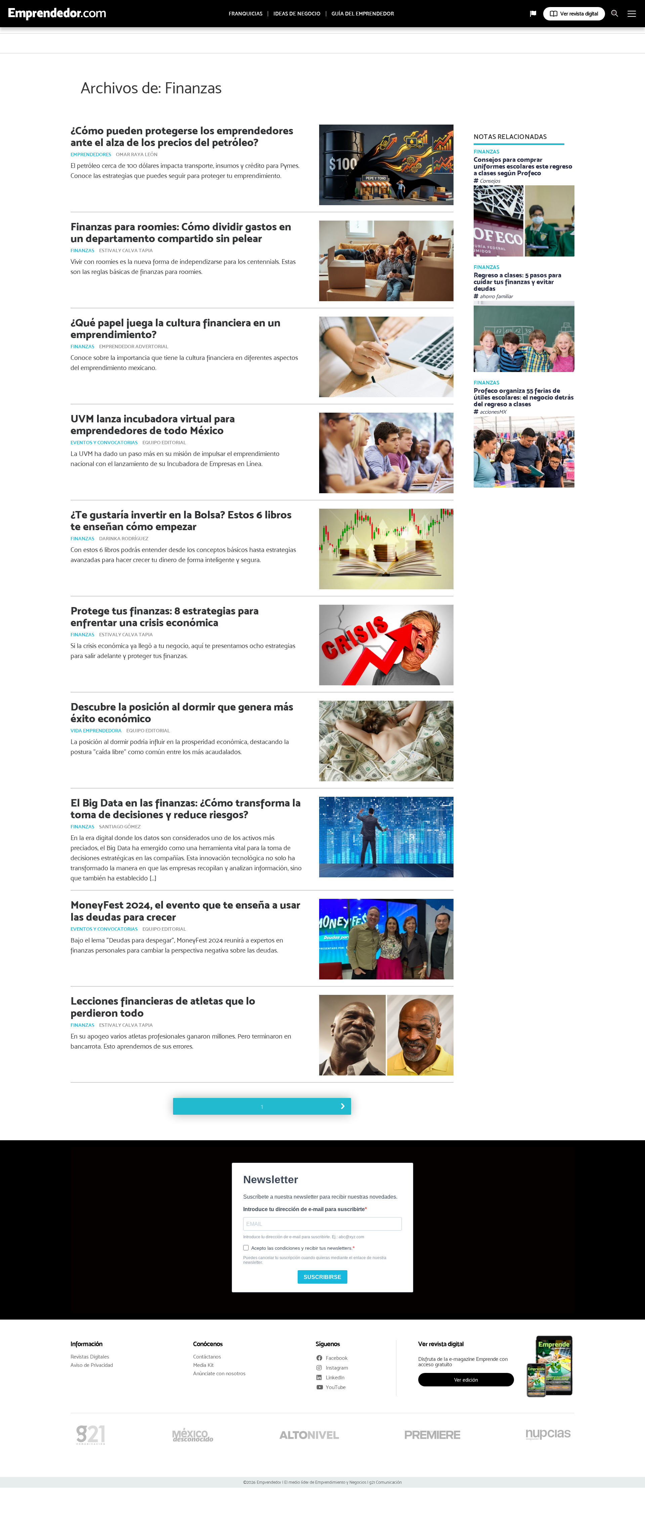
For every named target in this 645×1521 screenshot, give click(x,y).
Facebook (337, 1358)
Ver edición (466, 1379)
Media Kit (203, 1365)
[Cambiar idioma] (533, 13)
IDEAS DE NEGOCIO (296, 13)
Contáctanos (207, 1356)
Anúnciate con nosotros (219, 1373)
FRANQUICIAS (245, 13)
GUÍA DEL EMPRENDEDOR (363, 13)
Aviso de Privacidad (92, 1365)
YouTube (336, 1387)
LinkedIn (335, 1377)
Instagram (337, 1368)
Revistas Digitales (90, 1356)
